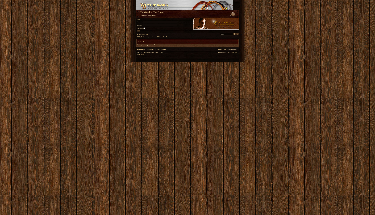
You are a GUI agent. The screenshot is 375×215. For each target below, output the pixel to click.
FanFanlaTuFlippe (234, 52)
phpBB (144, 52)
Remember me (140, 28)
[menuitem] (146, 34)
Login (138, 19)
